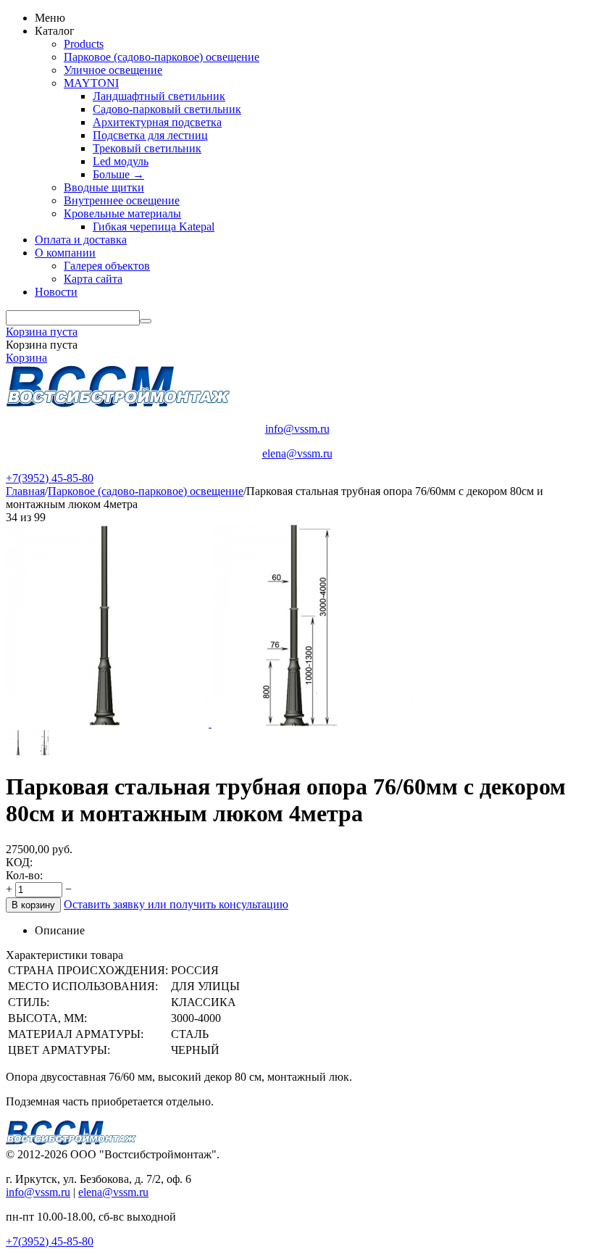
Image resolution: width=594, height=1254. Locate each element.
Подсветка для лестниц (150, 135)
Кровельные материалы (122, 213)
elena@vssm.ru (297, 453)
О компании (65, 252)
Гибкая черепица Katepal (153, 226)
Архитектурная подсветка (157, 122)
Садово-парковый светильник (167, 109)
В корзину (33, 905)
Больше (118, 174)
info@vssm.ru (297, 429)
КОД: (19, 862)
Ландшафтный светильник (159, 96)
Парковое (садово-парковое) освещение (161, 57)
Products (84, 44)
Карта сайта (93, 279)
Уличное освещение (113, 70)
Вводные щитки (104, 187)
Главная (25, 491)
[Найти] (145, 321)
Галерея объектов (107, 265)
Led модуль (120, 161)
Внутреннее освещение (122, 200)
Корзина (26, 358)
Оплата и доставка (81, 239)
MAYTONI (91, 83)
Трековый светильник (147, 148)
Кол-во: (24, 875)
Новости (56, 292)
